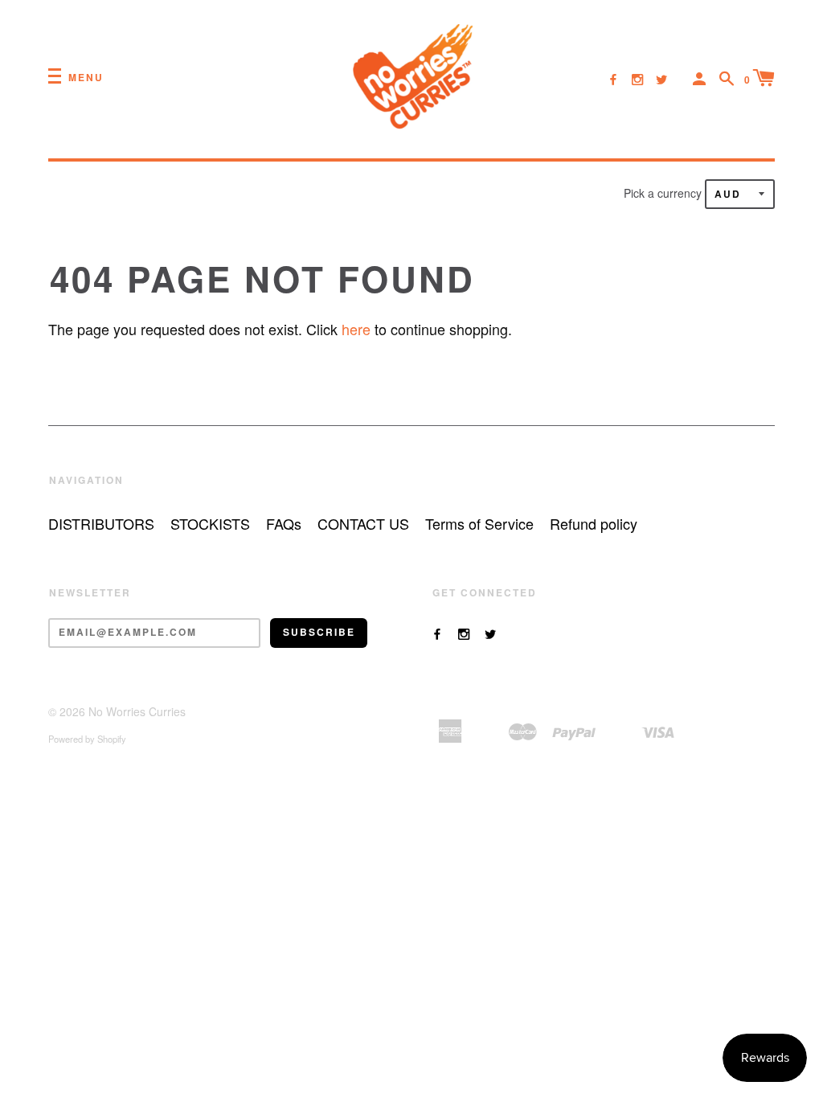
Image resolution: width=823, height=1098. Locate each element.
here (356, 328)
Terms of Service (479, 523)
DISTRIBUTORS (101, 523)
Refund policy (593, 523)
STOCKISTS (210, 523)
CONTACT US (363, 523)
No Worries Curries (137, 711)
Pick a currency (664, 193)
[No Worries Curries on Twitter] (661, 79)
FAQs (283, 523)
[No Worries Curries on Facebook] (613, 79)
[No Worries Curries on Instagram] (637, 79)
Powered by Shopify (87, 738)
